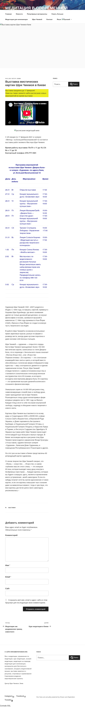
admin (19, 78)
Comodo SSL (5, 705)
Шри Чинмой (37, 19)
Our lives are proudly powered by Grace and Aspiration (55, 697)
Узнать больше (57, 14)
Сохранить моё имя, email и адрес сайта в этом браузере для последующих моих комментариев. (26, 601)
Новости (19, 14)
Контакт (49, 19)
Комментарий (11, 535)
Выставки (11, 507)
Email (8, 577)
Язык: (59, 19)
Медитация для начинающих (16, 19)
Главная (8, 14)
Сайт (7, 588)
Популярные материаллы (37, 14)
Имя (7, 565)
